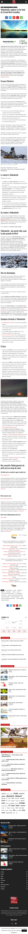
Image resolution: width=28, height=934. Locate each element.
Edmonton (4, 220)
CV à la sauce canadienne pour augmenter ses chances (17, 709)
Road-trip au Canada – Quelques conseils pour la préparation (12, 640)
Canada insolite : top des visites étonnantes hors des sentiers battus (13, 659)
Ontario (7, 803)
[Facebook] (12, 923)
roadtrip (2, 808)
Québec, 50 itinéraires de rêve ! (10, 575)
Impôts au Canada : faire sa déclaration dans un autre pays (17, 696)
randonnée (22, 805)
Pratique (2, 874)
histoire (14, 591)
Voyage (2, 876)
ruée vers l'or (3, 595)
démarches (3, 798)
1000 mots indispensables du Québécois (11, 572)
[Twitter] (15, 923)
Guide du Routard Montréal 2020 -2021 (12, 554)
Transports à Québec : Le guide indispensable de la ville (11, 645)
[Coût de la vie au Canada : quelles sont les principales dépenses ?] (4, 684)
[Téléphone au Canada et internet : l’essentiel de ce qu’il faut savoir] (4, 671)
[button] (26, 2)
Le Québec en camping (7, 566)
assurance (8, 793)
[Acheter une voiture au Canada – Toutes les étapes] (4, 717)
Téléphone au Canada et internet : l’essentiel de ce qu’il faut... (17, 670)
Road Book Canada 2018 (8, 578)
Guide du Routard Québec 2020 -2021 (12, 545)
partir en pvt (16, 803)
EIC (6, 798)
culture (14, 590)
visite (19, 810)
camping (11, 793)
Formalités (2, 889)
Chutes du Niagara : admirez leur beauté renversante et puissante (18, 677)
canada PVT (21, 793)
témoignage (10, 810)
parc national (12, 803)
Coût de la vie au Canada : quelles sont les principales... (16, 683)
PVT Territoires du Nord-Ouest (7, 593)
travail (16, 808)
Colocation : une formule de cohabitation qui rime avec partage (12, 654)
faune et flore (17, 798)
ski (5, 808)
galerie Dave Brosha (14, 457)
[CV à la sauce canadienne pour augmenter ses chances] (4, 710)
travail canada (21, 808)
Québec (18, 805)
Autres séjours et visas (5, 884)
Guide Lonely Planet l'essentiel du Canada (13, 551)
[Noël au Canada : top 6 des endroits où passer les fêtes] (4, 840)
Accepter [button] (24, 930)
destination (8, 591)
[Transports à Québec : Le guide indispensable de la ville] (4, 833)
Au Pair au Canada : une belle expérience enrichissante (16, 703)
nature (18, 591)
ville (22, 596)
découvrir (3, 591)
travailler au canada (4, 810)
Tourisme (15, 7)
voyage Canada (9, 812)
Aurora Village (12, 434)
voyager (14, 812)
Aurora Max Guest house (6, 498)
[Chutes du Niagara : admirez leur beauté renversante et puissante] (4, 678)
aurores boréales (5, 75)
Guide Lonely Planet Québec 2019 (10, 548)
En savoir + (14, 932)
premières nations (4, 805)
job (6, 800)
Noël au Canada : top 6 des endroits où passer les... (18, 838)
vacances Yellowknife (15, 596)
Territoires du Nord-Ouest (8, 7)
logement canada (17, 800)
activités (3, 793)
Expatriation (3, 886)
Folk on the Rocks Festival (8, 335)
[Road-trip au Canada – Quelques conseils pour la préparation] (4, 827)
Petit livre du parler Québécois (9, 569)
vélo (16, 812)
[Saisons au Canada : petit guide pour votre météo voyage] (4, 691)
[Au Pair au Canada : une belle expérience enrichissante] (4, 704)
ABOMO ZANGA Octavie (5, 755)
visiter (23, 810)
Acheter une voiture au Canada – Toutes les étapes (18, 715)
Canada (16, 793)
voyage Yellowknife (5, 600)
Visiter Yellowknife (20, 598)
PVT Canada (11, 805)
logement (12, 800)
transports (12, 808)
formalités (22, 798)
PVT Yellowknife (18, 593)
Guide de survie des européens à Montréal (12, 563)
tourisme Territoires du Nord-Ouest (15, 595)
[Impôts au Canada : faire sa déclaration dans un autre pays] (4, 697)
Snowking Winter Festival (8, 322)
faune (12, 798)
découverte (20, 590)
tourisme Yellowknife (5, 596)
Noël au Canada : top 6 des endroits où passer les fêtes (11, 650)
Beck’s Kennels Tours (20, 434)
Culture (2, 882)
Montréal (22, 800)
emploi (9, 798)
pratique (22, 803)
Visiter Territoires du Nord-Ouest (8, 598)
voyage (3, 812)
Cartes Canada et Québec (8, 581)
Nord (2, 7)
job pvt (9, 800)
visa (16, 810)
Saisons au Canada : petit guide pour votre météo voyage (17, 690)
